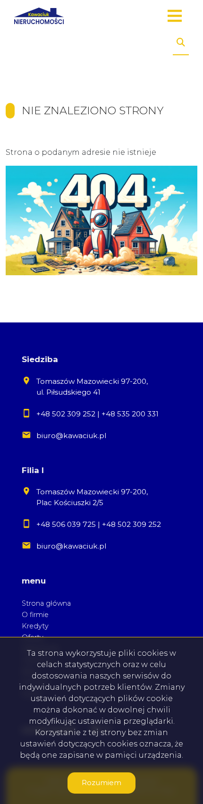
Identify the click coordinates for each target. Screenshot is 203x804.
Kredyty (35, 626)
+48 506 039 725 (66, 524)
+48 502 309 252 (65, 413)
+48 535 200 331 (130, 413)
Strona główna (46, 603)
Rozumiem (101, 782)
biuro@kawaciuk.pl (71, 435)
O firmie (35, 614)
